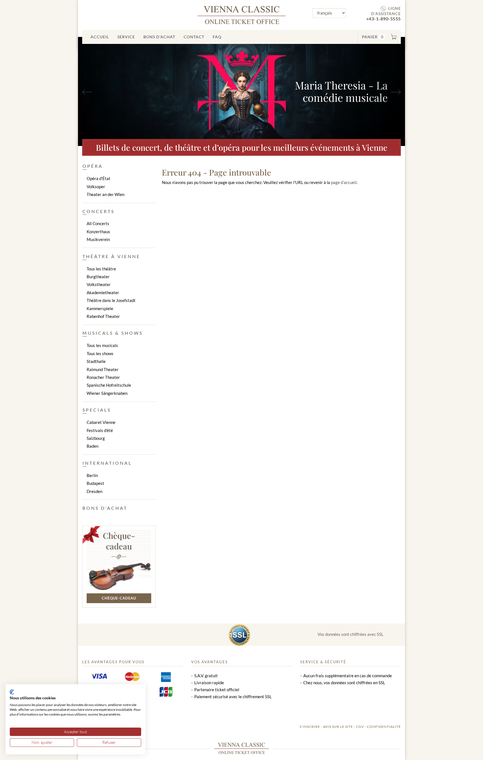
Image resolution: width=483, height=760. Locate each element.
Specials (96, 409)
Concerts (98, 211)
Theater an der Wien (105, 194)
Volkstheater (99, 284)
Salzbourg (96, 438)
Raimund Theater (103, 369)
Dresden (94, 491)
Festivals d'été (100, 430)
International (107, 463)
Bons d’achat (159, 36)
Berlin (92, 475)
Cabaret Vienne (101, 422)
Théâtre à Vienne (111, 256)
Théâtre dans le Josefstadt (111, 300)
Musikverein (98, 239)
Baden (92, 446)
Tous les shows (100, 353)
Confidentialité (384, 726)
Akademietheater (103, 292)
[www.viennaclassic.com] (242, 14)
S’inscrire (310, 726)
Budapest (95, 483)
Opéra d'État (98, 178)
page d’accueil (344, 182)
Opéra (92, 166)
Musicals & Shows (112, 333)
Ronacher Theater (103, 377)
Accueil (100, 36)
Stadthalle (96, 361)
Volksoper (96, 186)
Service (126, 36)
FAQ (217, 36)
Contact (194, 36)
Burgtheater (98, 276)
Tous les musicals (102, 345)
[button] (102, 91)
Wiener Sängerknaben (107, 393)
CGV (360, 726)
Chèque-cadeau (119, 540)
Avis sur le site (338, 726)
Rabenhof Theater (103, 316)
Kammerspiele (100, 308)
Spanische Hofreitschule (109, 385)
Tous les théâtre (101, 268)
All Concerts (98, 223)
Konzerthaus (98, 231)
